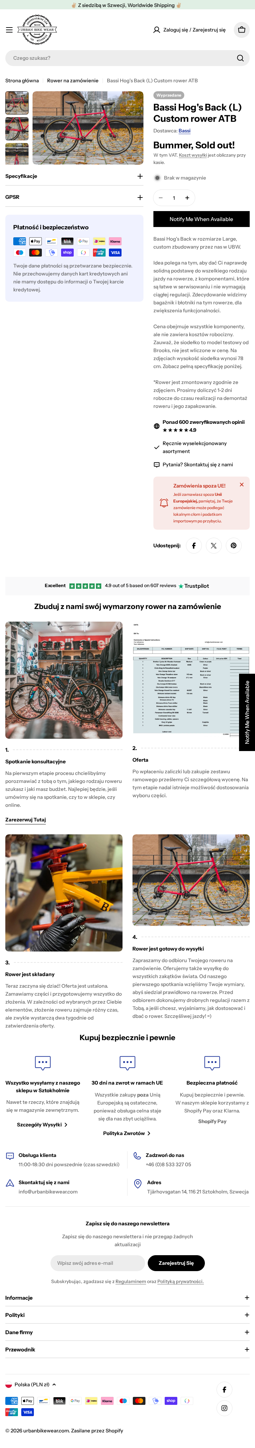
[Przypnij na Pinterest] (234, 546)
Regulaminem (131, 1281)
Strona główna (22, 80)
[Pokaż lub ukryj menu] (9, 30)
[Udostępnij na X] (214, 546)
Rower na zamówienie (73, 80)
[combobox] (127, 58)
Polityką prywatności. (180, 1281)
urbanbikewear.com (46, 1430)
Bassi (185, 130)
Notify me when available (201, 219)
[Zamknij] (241, 484)
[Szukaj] (240, 58)
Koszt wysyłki (193, 155)
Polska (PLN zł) (32, 1384)
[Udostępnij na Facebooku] (194, 546)
